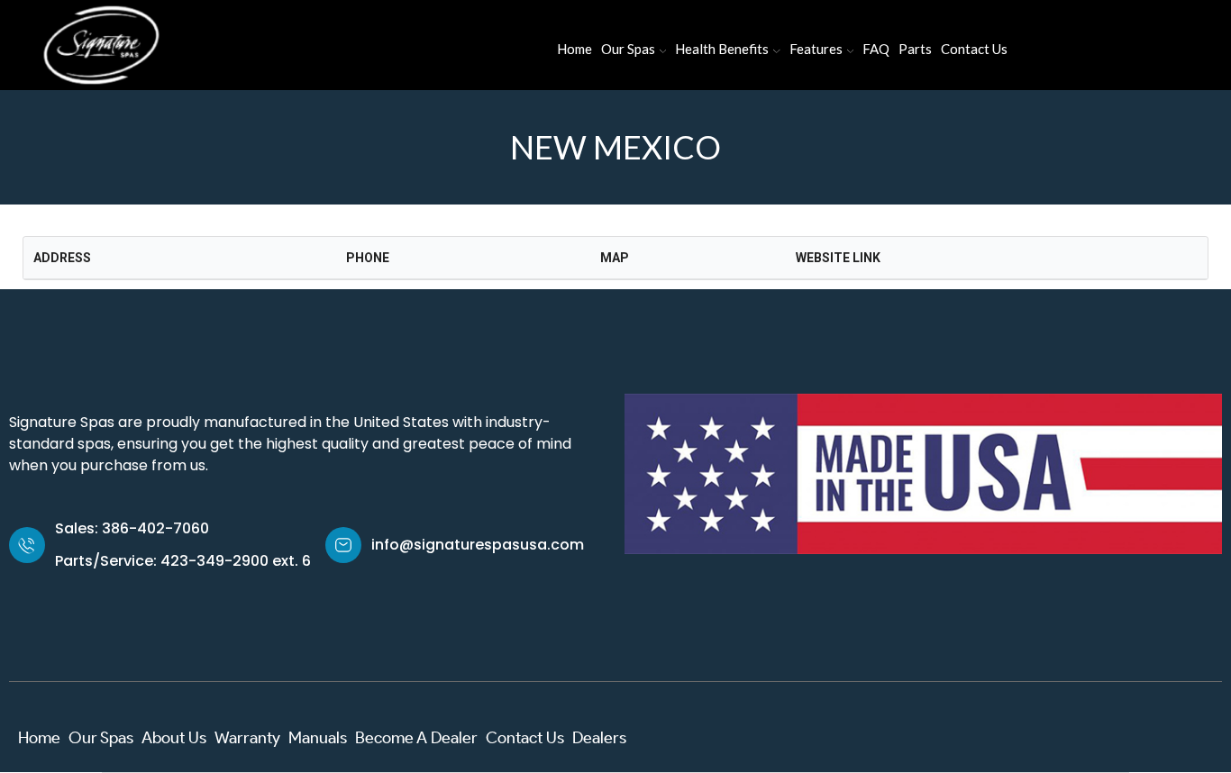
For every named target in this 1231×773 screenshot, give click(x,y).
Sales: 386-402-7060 (132, 528)
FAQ (875, 49)
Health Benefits (722, 49)
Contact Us (974, 49)
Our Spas (628, 49)
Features (816, 49)
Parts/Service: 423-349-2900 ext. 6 (183, 560)
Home (574, 49)
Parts (915, 49)
